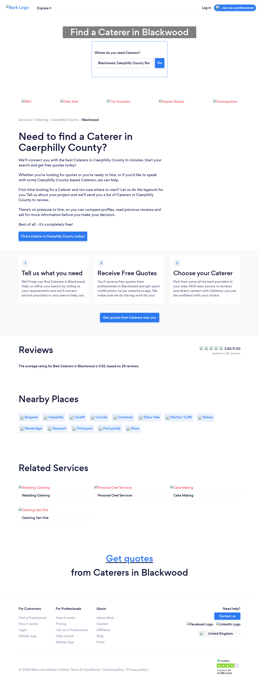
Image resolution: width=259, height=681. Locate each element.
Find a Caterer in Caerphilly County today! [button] (53, 236)
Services (25, 119)
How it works (28, 624)
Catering (41, 119)
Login (23, 630)
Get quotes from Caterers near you (129, 317)
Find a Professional (33, 618)
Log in (206, 8)
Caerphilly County (65, 119)
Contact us (227, 616)
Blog (100, 636)
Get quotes (129, 558)
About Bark (105, 618)
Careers (102, 624)
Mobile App (28, 636)
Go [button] (159, 63)
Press (101, 642)
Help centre (65, 636)
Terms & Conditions (85, 669)
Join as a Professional (71, 630)
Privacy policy (137, 669)
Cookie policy (113, 669)
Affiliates (103, 630)
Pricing (61, 624)
